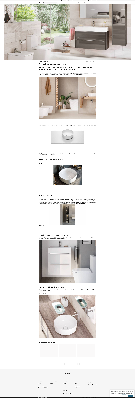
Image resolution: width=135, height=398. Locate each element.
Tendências (94, 61)
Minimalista (90, 61)
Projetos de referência (78, 386)
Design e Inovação (65, 387)
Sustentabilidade (65, 386)
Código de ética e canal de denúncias (68, 393)
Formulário (51, 383)
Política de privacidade (85, 397)
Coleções (39, 383)
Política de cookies (94, 397)
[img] (41, 364)
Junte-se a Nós (65, 390)
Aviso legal (89, 397)
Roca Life (47, 61)
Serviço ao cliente (53, 381)
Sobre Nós (65, 381)
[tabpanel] (67, 138)
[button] (43, 2)
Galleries (76, 387)
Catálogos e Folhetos (41, 386)
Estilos (87, 61)
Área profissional (93, 2)
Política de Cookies (124, 394)
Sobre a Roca (64, 383)
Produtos (74, 2)
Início (40, 61)
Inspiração (80, 2)
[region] (122, 393)
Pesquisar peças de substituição (42, 387)
